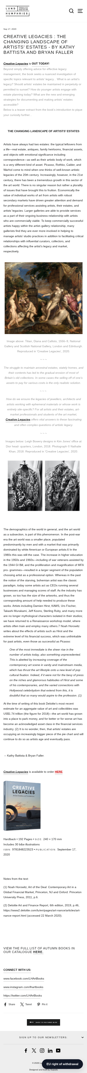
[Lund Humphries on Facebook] (26, 1050)
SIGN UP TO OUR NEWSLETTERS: (43, 1037)
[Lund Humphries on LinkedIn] (50, 1050)
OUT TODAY (40, 63)
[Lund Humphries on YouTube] (58, 1050)
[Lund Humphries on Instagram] (42, 1050)
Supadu (54, 1070)
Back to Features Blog (46, 1022)
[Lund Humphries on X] (34, 1050)
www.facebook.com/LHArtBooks (23, 978)
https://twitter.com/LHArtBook (21, 995)
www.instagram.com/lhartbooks (23, 987)
